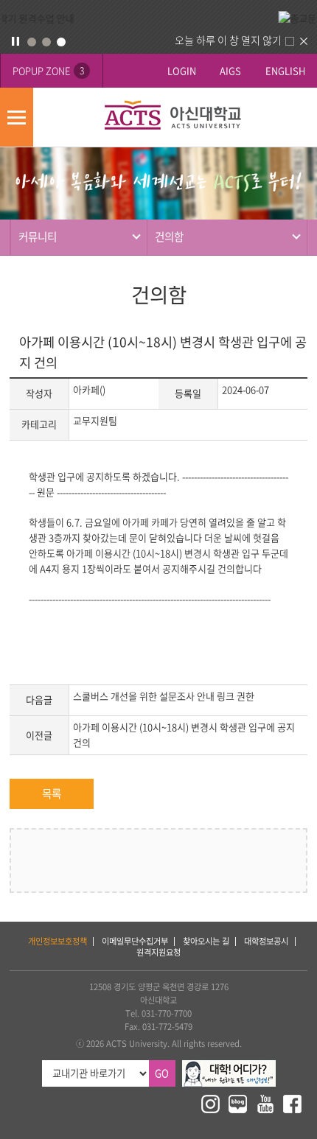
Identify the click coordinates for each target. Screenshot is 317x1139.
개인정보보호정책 (57, 941)
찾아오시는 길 (206, 941)
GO (162, 1073)
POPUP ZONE (48, 70)
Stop (15, 41)
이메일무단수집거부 (135, 941)
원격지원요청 (158, 952)
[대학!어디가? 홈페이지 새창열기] (229, 1066)
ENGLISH (285, 70)
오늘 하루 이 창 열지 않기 (228, 39)
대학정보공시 (266, 941)
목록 (51, 793)
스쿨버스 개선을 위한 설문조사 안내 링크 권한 (163, 696)
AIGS (230, 70)
